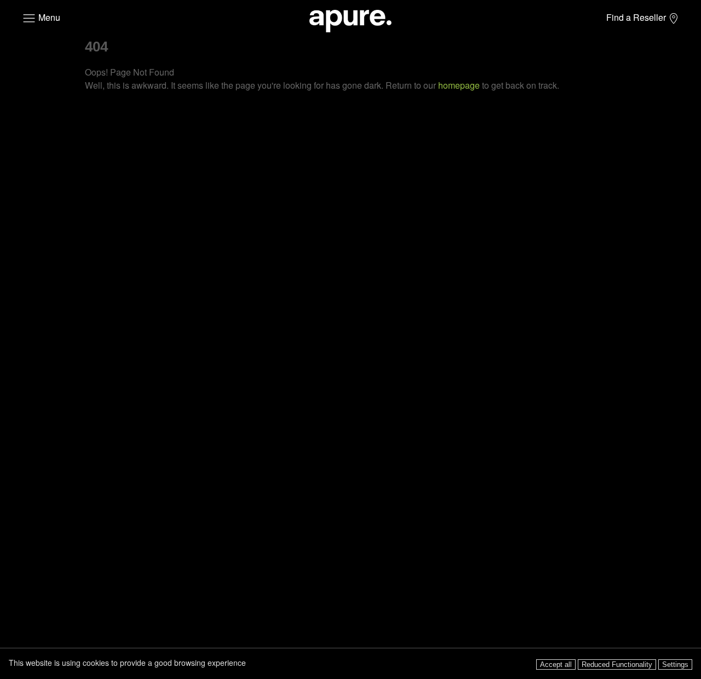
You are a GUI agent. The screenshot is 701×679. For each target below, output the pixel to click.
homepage (459, 85)
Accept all (556, 664)
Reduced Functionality (617, 664)
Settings (675, 664)
